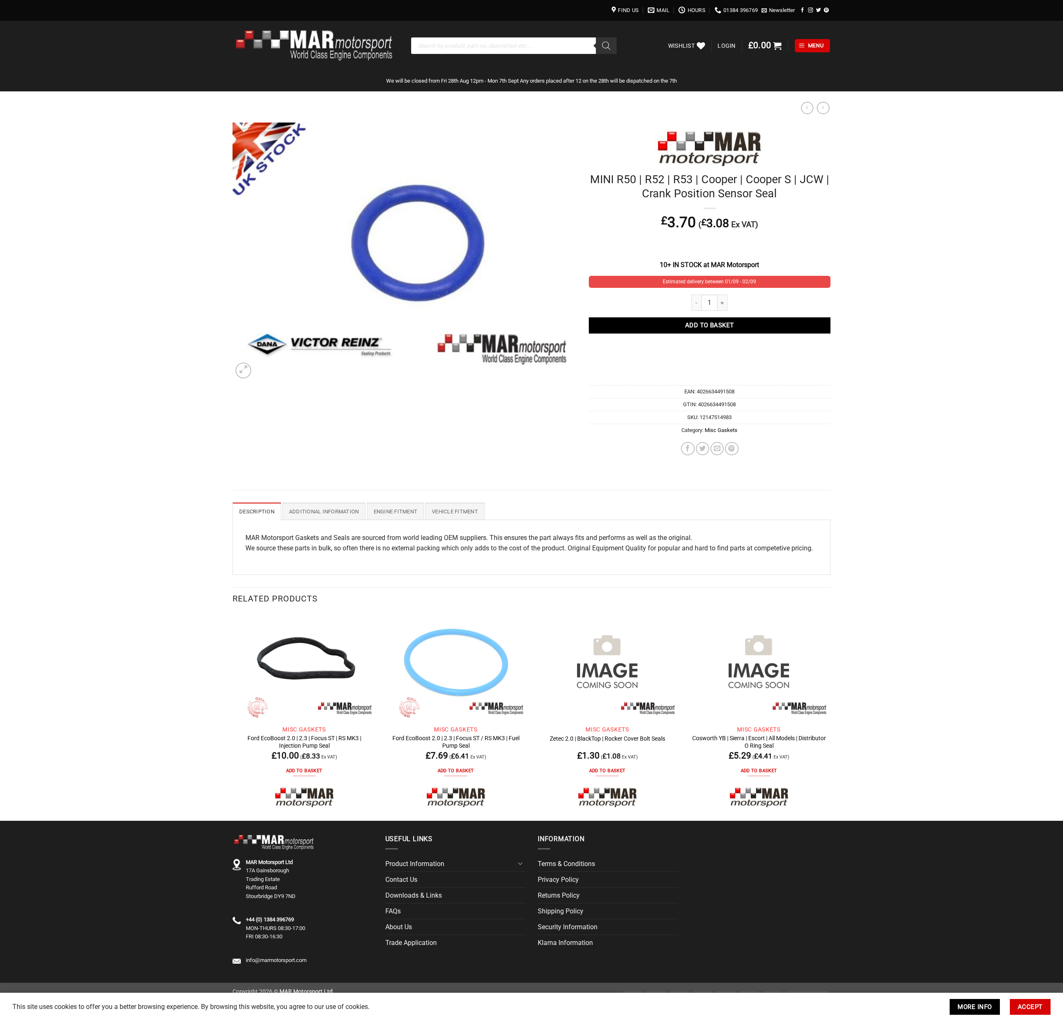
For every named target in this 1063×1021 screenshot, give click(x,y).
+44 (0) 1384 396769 (270, 919)
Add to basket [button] (304, 770)
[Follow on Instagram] (810, 10)
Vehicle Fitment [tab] (455, 511)
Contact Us (401, 880)
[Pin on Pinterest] (731, 448)
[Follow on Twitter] (818, 10)
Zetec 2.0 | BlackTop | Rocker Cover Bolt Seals (607, 738)
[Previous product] (823, 108)
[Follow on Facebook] (802, 10)
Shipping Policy (560, 911)
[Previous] (233, 716)
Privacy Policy (558, 880)
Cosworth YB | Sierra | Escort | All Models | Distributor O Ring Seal (759, 742)
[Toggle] (520, 864)
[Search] (606, 45)
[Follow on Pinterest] (826, 10)
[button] (778, 10)
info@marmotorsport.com (276, 960)
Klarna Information (565, 943)
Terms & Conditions (566, 864)
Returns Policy (559, 895)
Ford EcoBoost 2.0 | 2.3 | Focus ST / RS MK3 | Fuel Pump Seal (455, 742)
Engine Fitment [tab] (396, 511)
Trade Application (411, 943)
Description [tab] (256, 511)
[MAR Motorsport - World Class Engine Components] (316, 46)
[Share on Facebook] (687, 448)
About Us (398, 927)
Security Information (568, 927)
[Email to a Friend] (717, 448)
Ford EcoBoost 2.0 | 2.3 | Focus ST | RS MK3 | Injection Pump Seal (304, 742)
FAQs (393, 911)
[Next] (830, 716)
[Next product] (807, 108)
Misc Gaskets (721, 430)
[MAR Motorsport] (304, 796)
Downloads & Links (413, 895)
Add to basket (709, 325)
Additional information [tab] (324, 511)
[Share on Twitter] (702, 448)
